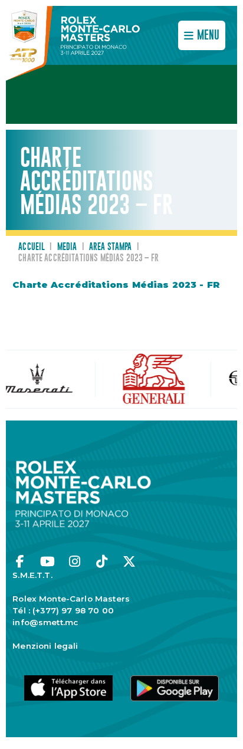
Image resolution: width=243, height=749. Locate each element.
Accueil (31, 247)
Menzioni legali (45, 646)
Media (67, 247)
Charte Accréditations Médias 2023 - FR (116, 284)
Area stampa (110, 247)
